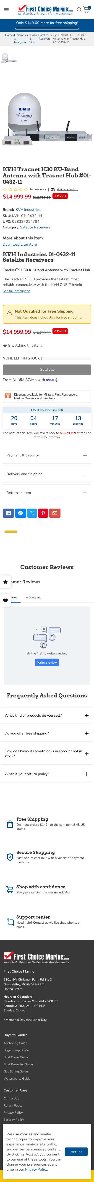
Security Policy (14, 1120)
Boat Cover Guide (16, 1057)
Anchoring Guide (15, 1043)
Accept (76, 1151)
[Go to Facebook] (8, 513)
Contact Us (11, 1098)
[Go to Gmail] (54, 513)
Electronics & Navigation (21, 38)
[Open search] (79, 9)
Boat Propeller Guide (18, 1064)
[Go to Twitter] (32, 513)
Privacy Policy (13, 1112)
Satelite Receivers (44, 36)
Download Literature (20, 244)
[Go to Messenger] (20, 513)
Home (9, 35)
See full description (16, 291)
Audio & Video (33, 38)
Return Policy (13, 1105)
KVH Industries (28, 209)
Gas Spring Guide (16, 1071)
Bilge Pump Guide (16, 1050)
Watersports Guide (17, 1078)
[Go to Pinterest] (43, 513)
